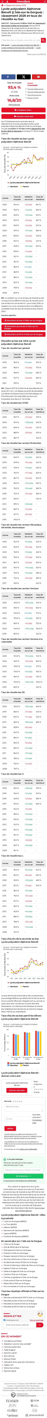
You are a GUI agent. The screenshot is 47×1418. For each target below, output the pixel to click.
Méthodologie (14, 105)
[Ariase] (12, 1415)
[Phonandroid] (35, 1415)
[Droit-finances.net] (35, 1405)
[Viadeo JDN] (35, 1410)
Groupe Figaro (20, 1390)
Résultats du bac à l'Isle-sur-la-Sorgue (19, 1301)
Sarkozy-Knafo (10, 1359)
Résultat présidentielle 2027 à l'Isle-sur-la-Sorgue (24, 1298)
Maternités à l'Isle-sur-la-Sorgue (17, 1283)
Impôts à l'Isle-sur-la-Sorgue (15, 1274)
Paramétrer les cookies (27, 1388)
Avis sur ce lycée (32, 98)
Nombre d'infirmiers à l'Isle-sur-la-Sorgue (21, 1259)
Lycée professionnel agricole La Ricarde (17, 48)
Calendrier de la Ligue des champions (19, 1362)
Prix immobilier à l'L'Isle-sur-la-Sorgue (19, 1286)
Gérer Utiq (39, 1388)
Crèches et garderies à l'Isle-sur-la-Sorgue (21, 1277)
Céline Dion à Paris (11, 1368)
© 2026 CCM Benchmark (35, 1390)
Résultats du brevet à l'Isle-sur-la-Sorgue (20, 1304)
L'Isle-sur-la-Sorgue (12, 1244)
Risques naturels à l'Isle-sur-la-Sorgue (19, 1256)
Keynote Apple (10, 1371)
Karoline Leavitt (10, 1353)
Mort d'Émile (9, 1356)
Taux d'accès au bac (34, 95)
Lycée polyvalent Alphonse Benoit (25, 45)
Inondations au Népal (12, 1341)
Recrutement (34, 1386)
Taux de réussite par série (36, 92)
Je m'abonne (22, 1176)
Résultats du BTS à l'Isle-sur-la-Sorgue (19, 1307)
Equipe (21, 1384)
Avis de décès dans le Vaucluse (16, 1247)
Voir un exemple (37, 1320)
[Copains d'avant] (12, 1410)
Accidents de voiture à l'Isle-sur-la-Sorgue (20, 1262)
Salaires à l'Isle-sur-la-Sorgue (15, 1268)
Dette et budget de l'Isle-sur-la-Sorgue (19, 1271)
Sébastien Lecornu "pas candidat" (17, 1344)
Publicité (40, 1384)
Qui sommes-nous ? (11, 1384)
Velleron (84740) (10, 1227)
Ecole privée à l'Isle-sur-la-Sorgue (17, 1280)
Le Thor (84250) (10, 1224)
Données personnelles (11, 1388)
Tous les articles (20, 1386)
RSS (27, 1386)
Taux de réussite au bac (35, 89)
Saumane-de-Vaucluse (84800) (16, 1230)
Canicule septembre (12, 1347)
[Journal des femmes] (12, 1400)
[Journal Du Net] (12, 1405)
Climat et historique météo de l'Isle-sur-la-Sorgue (24, 1265)
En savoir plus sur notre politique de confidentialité (20, 1181)
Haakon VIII (8, 1365)
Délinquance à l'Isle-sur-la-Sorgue (17, 1250)
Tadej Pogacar (10, 1350)
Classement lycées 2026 (16, 5)
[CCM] (35, 1400)
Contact (10, 1386)
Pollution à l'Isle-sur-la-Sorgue (16, 1253)
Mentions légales (8, 1390)
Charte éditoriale (30, 1384)
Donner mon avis (17, 1090)
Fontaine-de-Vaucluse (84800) (16, 1236)
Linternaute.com (12, 1320)
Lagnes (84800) (10, 1233)
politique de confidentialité (28, 1149)
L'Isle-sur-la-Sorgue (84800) (15, 1221)
